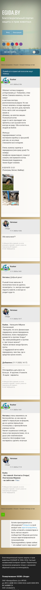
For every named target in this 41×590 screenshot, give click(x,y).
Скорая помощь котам (27, 65)
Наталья (13, 222)
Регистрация (17, 32)
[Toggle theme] (35, 52)
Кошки (16, 65)
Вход (8, 32)
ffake (17, 480)
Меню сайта (10, 52)
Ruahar (13, 79)
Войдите (26, 525)
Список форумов (6, 65)
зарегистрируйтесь (29, 528)
